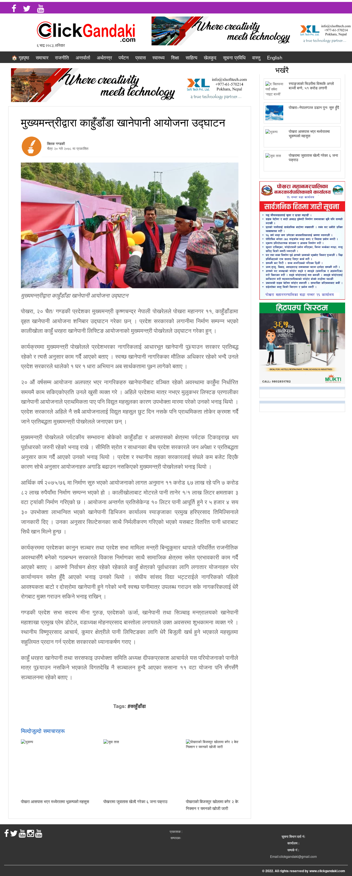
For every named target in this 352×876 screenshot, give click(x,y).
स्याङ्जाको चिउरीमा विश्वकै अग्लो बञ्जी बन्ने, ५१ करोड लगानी (311, 85)
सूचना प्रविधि (234, 57)
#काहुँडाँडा (137, 706)
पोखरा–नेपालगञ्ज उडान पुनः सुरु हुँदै (314, 107)
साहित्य (191, 57)
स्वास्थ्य (158, 57)
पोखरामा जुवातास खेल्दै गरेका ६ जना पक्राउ (135, 801)
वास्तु (256, 57)
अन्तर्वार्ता (83, 57)
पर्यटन (124, 57)
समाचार (42, 57)
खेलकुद (210, 57)
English (274, 57)
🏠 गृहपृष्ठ (20, 57)
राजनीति (62, 57)
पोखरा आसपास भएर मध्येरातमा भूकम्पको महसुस (55, 801)
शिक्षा (175, 57)
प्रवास (140, 57)
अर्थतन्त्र (104, 57)
